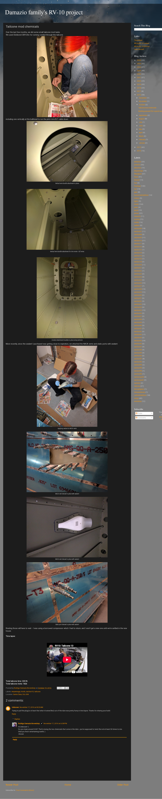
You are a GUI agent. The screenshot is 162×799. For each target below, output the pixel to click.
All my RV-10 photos (141, 46)
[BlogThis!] (60, 688)
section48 (138, 350)
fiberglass (138, 174)
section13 (138, 250)
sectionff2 (138, 362)
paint (136, 207)
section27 (138, 286)
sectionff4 (138, 368)
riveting (137, 219)
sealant (137, 225)
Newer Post (12, 784)
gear (135, 192)
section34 (138, 307)
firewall (136, 180)
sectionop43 (139, 380)
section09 (138, 237)
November (143, 101)
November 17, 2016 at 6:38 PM (55, 723)
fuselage (137, 186)
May (140, 129)
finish (136, 177)
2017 (139, 91)
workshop (138, 401)
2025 (139, 64)
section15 (138, 256)
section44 (138, 337)
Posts (139, 413)
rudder (136, 222)
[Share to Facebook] (65, 688)
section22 (138, 271)
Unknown (15, 707)
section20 (138, 265)
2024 (139, 67)
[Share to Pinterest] (67, 688)
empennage (16, 691)
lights (136, 201)
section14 (138, 253)
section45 (138, 341)
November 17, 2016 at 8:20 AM (31, 707)
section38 (138, 319)
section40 (138, 325)
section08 (138, 234)
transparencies (139, 392)
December (143, 98)
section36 (138, 313)
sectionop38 (139, 377)
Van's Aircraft (139, 49)
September (143, 115)
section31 (138, 298)
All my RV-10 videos (141, 43)
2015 (139, 147)
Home (68, 784)
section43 (138, 334)
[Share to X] (63, 688)
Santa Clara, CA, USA (21, 694)
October (142, 105)
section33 (138, 304)
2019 (139, 84)
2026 (139, 60)
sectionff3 (138, 365)
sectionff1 (138, 359)
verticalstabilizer (140, 395)
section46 (138, 344)
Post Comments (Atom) (25, 790)
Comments (141, 418)
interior (136, 198)
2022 (139, 74)
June (141, 126)
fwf (135, 189)
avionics (137, 165)
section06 (138, 228)
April (141, 132)
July (140, 122)
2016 (139, 95)
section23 (138, 274)
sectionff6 (138, 374)
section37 (138, 316)
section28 (138, 289)
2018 (139, 88)
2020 (139, 81)
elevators (137, 168)
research (137, 216)
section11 (138, 244)
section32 (138, 301)
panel (136, 210)
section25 (138, 280)
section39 (138, 322)
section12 (138, 247)
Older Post (122, 784)
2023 (139, 71)
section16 (138, 259)
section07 (138, 231)
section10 (30, 691)
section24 (138, 277)
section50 (138, 356)
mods (23, 691)
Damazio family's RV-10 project (44, 12)
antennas (137, 162)
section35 (138, 310)
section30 (138, 295)
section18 (138, 262)
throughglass (139, 389)
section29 (138, 292)
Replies (17, 719)
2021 (139, 77)
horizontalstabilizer (141, 195)
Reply (14, 714)
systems (137, 383)
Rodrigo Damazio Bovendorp (29, 723)
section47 (138, 347)
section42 (138, 331)
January (142, 143)
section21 (138, 268)
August (142, 119)
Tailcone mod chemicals (147, 108)
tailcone (37, 691)
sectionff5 (138, 371)
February (142, 139)
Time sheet (138, 40)
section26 (138, 283)
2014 (139, 151)
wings (136, 398)
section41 (138, 328)
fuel (135, 183)
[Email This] (58, 688)
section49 (138, 353)
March (141, 136)
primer (136, 213)
